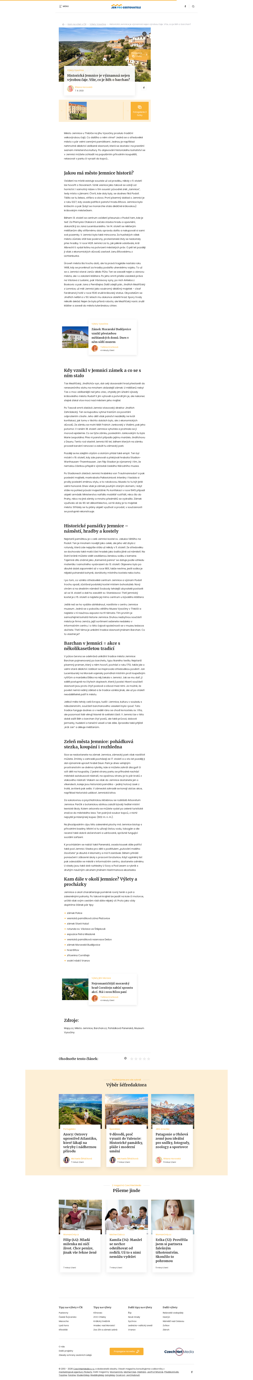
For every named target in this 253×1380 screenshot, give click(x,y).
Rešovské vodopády (173, 1312)
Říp (130, 1312)
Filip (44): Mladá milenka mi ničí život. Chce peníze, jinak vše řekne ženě (80, 1246)
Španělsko (115, 1129)
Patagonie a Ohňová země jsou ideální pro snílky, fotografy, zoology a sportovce (173, 1140)
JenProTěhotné (155, 1372)
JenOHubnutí (133, 1375)
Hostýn (166, 1317)
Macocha (64, 1321)
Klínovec (97, 1312)
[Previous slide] (64, 111)
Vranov (132, 1329)
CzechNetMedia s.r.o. (84, 1368)
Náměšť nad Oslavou (173, 1321)
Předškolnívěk (171, 1372)
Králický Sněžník (101, 1321)
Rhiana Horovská (83, 87)
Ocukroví (120, 1375)
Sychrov (132, 1321)
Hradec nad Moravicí (104, 1325)
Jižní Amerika (162, 1129)
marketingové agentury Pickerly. (76, 1372)
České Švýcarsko (67, 1317)
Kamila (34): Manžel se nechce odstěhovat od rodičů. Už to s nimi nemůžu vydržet (126, 1248)
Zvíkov (166, 1325)
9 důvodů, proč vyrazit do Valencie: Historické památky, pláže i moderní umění (126, 1142)
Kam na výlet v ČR (77, 24)
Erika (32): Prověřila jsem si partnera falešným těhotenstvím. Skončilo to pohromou (172, 1250)
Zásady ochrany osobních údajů (75, 1355)
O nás (62, 1346)
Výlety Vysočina (98, 24)
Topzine (63, 1375)
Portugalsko (69, 1129)
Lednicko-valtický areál (140, 1325)
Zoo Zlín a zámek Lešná (105, 1329)
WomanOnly (116, 1372)
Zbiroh (166, 1329)
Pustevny (63, 1312)
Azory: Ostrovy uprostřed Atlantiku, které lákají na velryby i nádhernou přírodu (80, 1142)
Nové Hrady (134, 1317)
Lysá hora (64, 1325)
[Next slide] (125, 111)
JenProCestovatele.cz (63, 24)
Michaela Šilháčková (81, 1158)
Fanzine (72, 1375)
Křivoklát (63, 1329)
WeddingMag (97, 1375)
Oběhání (141, 1372)
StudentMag (83, 1375)
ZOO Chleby (99, 1317)
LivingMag (110, 1375)
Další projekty (66, 1350)
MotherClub (130, 1372)
